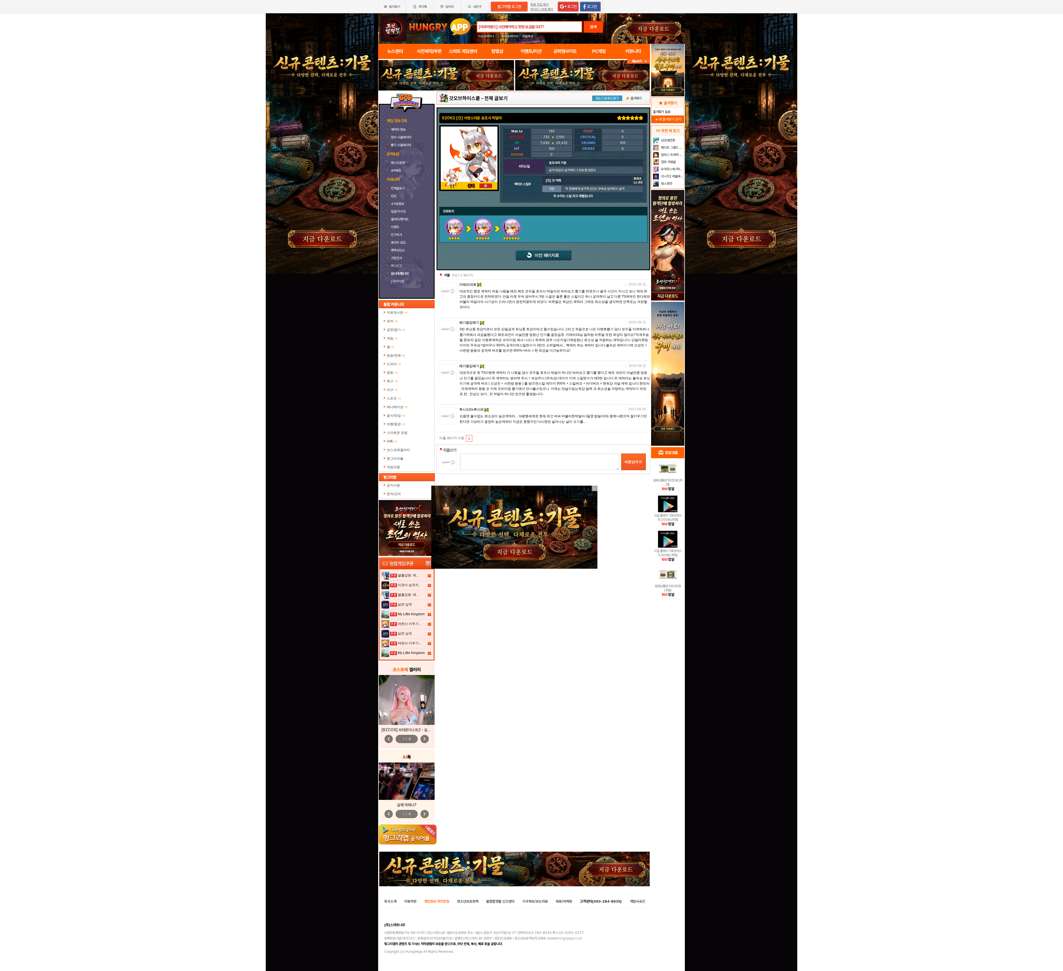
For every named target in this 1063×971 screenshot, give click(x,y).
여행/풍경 (396, 424)
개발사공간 (637, 901)
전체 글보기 (496, 98)
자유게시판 (397, 313)
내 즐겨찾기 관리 (668, 119)
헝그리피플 (395, 458)
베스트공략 (398, 163)
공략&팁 (396, 170)
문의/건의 (394, 494)
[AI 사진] (407, 781)
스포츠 (394, 398)
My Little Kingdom (411, 614)
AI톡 (392, 441)
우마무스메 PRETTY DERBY (672, 169)
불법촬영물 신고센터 (500, 901)
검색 (593, 27)
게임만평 (393, 467)
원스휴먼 (666, 184)
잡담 (393, 196)
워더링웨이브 (509, 36)
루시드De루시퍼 (471, 409)
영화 (392, 373)
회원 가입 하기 (539, 4)
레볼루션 (527, 36)
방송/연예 (396, 355)
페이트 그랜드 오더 (672, 148)
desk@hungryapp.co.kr (564, 938)
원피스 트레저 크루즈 (672, 155)
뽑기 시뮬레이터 (401, 145)
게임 (392, 338)
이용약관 (410, 901)
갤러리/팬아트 (400, 219)
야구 (392, 390)
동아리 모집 (398, 242)
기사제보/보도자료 (535, 901)
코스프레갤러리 (398, 450)
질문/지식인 (398, 211)
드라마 (394, 364)
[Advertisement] (446, 106)
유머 (392, 321)
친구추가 (396, 235)
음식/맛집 (396, 416)
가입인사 (396, 258)
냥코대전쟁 (667, 140)
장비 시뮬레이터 (401, 137)
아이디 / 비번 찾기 (541, 9)
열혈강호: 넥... (408, 575)
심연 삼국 (405, 604)
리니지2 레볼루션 (671, 176)
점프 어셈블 (668, 162)
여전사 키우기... (409, 624)
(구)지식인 (398, 281)
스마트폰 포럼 (397, 433)
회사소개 (390, 901)
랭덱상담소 (398, 250)
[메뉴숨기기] (638, 61)
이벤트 (395, 227)
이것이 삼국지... (409, 585)
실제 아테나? (407, 805)
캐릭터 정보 (398, 130)
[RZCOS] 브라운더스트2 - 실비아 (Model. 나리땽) (421, 730)
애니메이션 (397, 407)
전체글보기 (398, 188)
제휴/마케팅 (564, 901)
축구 (392, 381)
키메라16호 (468, 285)
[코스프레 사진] (407, 700)
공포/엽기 (396, 330)
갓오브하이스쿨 (464, 98)
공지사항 (393, 485)
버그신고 (396, 266)
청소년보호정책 (467, 901)
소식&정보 (397, 204)
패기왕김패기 (469, 322)
